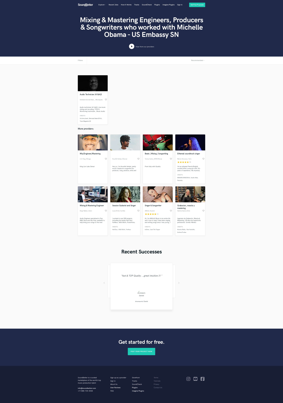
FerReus (128, 229)
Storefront (136, 378)
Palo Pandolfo (190, 229)
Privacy (156, 384)
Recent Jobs (113, 5)
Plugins (157, 5)
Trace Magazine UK (85, 121)
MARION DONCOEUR (183, 178)
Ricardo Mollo (181, 229)
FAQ (112, 391)
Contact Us (158, 388)
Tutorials (157, 381)
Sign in (179, 5)
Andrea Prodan (181, 232)
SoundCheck (147, 5)
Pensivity (180, 180)
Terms (156, 378)
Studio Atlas (194, 178)
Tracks (136, 5)
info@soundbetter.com (87, 388)
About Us (113, 384)
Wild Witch (122, 229)
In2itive (147, 229)
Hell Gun (115, 229)
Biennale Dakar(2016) (95, 118)
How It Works (126, 5)
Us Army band (84, 118)
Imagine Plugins (169, 5)
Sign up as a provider (118, 378)
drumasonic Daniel (141, 301)
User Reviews (115, 388)
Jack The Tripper (155, 229)
